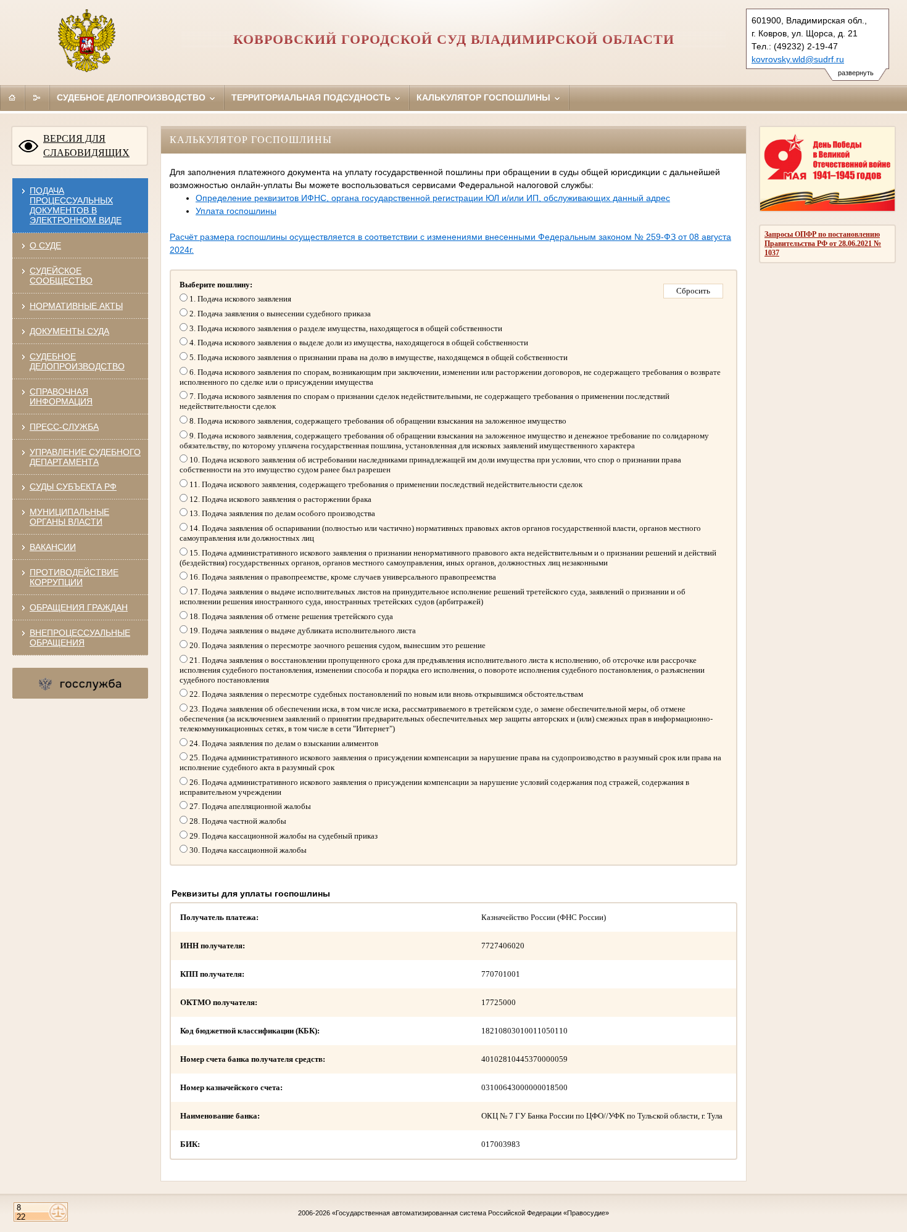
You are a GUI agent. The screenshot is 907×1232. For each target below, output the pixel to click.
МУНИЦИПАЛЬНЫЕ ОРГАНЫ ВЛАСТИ (69, 517)
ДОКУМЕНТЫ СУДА (69, 331)
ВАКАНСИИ (53, 547)
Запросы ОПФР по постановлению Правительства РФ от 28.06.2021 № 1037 (822, 243)
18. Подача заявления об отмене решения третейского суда (290, 616)
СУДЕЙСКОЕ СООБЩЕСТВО (61, 275)
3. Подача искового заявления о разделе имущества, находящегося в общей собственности (345, 328)
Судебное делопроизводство (132, 97)
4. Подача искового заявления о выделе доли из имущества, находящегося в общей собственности (358, 342)
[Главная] (12, 97)
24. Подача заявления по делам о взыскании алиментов (283, 743)
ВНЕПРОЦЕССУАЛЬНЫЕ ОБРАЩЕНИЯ (80, 637)
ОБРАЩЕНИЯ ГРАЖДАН (79, 607)
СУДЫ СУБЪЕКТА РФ (73, 486)
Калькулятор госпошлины (484, 97)
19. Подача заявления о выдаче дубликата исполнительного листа (302, 630)
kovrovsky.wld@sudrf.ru (798, 59)
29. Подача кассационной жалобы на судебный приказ (283, 835)
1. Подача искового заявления (239, 298)
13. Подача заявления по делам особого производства (281, 513)
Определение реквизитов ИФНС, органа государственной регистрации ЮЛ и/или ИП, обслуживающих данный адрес (433, 198)
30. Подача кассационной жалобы (247, 850)
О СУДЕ (45, 245)
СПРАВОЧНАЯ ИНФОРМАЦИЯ (61, 396)
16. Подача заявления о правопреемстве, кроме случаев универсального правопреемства (342, 576)
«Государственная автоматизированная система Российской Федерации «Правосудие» (470, 1213)
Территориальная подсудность (312, 97)
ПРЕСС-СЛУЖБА (64, 427)
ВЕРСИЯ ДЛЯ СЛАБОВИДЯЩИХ (86, 145)
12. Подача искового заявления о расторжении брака (279, 499)
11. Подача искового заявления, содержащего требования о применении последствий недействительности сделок (385, 484)
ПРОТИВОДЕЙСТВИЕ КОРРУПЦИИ (74, 577)
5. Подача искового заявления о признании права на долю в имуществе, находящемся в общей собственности (378, 357)
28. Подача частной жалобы (237, 821)
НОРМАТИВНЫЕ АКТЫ (76, 306)
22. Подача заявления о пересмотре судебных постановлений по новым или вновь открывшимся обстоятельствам (385, 694)
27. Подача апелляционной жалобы (249, 806)
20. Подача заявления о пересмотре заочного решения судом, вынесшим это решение (337, 645)
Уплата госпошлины (236, 211)
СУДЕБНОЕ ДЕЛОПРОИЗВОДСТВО (77, 361)
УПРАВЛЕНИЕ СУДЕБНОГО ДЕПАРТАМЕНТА (85, 457)
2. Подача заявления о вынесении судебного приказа (279, 313)
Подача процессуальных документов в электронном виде (76, 205)
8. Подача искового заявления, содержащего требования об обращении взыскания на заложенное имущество (377, 420)
